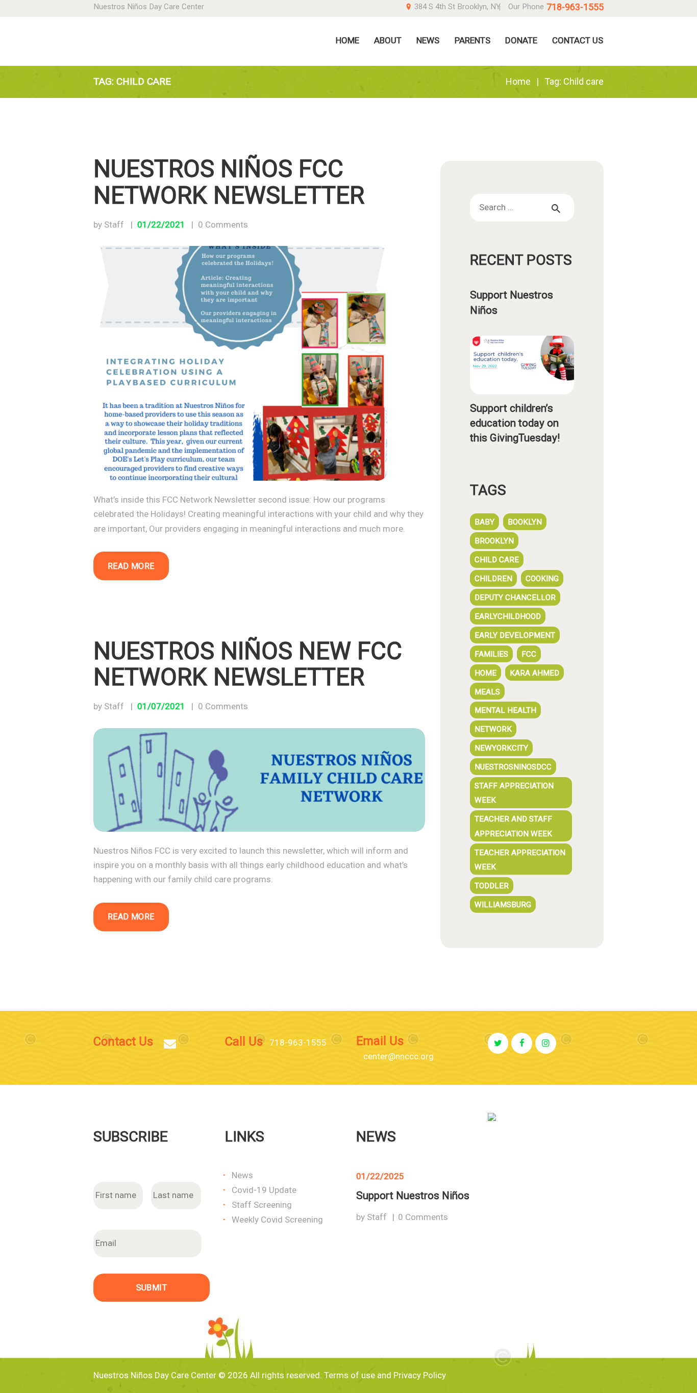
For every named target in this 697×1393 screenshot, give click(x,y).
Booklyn (525, 522)
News (242, 1175)
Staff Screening (262, 1205)
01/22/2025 (380, 1176)
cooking (542, 578)
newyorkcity (501, 748)
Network (493, 729)
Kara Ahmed (534, 673)
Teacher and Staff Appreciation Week (513, 826)
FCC (528, 654)
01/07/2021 (161, 706)
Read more (131, 566)
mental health (505, 710)
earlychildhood (508, 616)
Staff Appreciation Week (514, 793)
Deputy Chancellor (515, 597)
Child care (497, 559)
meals (487, 691)
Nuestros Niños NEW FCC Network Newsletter (247, 664)
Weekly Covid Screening (277, 1219)
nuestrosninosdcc (513, 767)
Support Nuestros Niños (511, 302)
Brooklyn (494, 540)
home (485, 673)
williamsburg (503, 904)
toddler (492, 885)
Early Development (515, 635)
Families (491, 654)
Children (493, 578)
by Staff (109, 224)
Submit (151, 1287)
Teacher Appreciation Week (520, 860)
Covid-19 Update (264, 1190)
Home (518, 81)
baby (484, 522)
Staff (377, 1217)
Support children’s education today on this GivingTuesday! (515, 423)
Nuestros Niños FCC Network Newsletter (228, 182)
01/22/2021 (161, 224)
